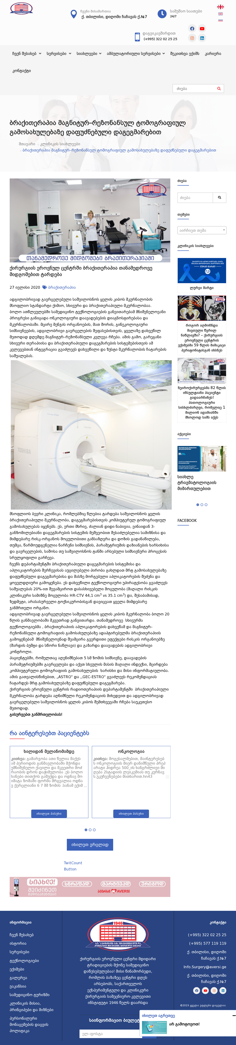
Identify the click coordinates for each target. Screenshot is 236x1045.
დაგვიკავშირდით (159, 33)
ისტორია (18, 943)
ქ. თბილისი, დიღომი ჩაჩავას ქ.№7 (114, 17)
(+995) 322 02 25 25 (160, 39)
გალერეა (18, 978)
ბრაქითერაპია (62, 287)
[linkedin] (202, 38)
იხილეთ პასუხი (49, 813)
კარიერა (213, 53)
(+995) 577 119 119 (207, 943)
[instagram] (192, 38)
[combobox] (202, 230)
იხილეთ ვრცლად (90, 844)
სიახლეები (87, 53)
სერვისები (57, 53)
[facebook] (192, 28)
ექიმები (17, 969)
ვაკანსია (18, 986)
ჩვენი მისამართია (95, 11)
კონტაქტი (21, 70)
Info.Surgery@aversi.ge (204, 967)
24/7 (173, 16)
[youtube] (202, 28)
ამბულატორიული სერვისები (134, 53)
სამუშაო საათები (186, 11)
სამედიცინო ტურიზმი (30, 995)
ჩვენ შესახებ (25, 53)
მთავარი (27, 144)
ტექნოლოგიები (24, 961)
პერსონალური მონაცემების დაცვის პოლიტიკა (29, 1024)
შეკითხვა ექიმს (184, 53)
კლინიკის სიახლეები (60, 144)
